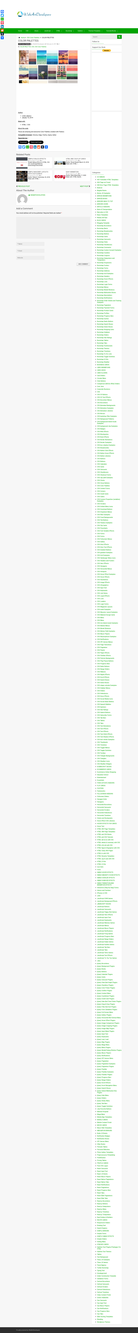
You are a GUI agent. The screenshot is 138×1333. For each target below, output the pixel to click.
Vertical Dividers (102, 1287)
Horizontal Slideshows (104, 813)
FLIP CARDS (101, 785)
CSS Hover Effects (103, 577)
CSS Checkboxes (102, 472)
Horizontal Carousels (104, 807)
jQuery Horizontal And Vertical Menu (109, 1018)
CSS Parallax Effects (104, 655)
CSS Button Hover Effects (105, 453)
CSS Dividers (101, 504)
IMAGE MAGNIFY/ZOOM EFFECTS (108, 875)
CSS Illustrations (102, 580)
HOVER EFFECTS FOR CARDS (107, 823)
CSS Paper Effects (103, 653)
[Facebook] (2, 11)
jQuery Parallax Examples (105, 1072)
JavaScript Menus (103, 925)
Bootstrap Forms (102, 268)
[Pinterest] (2, 23)
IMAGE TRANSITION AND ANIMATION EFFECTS (105, 884)
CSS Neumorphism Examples (106, 636)
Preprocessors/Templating (106, 1155)
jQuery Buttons (102, 972)
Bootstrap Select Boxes (105, 327)
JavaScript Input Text (104, 917)
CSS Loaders (101, 601)
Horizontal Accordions (104, 804)
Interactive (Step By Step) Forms (108, 888)
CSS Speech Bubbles (104, 704)
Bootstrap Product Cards (105, 310)
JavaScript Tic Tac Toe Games (107, 958)
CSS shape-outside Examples (107, 685)
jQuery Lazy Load (102, 1039)
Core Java (100, 386)
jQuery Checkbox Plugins (105, 985)
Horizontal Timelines (104, 815)
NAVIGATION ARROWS (104, 1130)
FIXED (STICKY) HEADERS (105, 783)
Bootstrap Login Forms (104, 284)
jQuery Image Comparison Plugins (108, 1023)
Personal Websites (103, 1149)
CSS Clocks (101, 480)
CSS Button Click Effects (105, 450)
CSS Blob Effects (103, 431)
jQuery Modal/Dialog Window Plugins (109, 1050)
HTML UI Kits (101, 861)
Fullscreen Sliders (103, 796)
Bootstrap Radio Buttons (105, 321)
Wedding (100, 1319)
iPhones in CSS (102, 893)
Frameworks (101, 791)
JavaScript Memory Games (106, 923)
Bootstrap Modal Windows (106, 290)
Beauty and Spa (102, 217)
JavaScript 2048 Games (105, 898)
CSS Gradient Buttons (104, 550)
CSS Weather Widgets (104, 764)
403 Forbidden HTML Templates (107, 180)
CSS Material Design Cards (106, 615)
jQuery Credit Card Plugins (105, 999)
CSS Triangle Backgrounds (105, 756)
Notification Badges (103, 1136)
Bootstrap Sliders (103, 335)
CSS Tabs (100, 723)
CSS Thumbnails (102, 742)
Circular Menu (101, 378)
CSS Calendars (102, 464)
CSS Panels (101, 650)
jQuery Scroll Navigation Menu (107, 1085)
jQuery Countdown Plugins (105, 996)
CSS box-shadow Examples (106, 445)
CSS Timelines (102, 745)
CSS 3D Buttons (102, 394)
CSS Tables (101, 720)
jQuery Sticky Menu (103, 1101)
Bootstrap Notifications (104, 298)
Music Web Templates (104, 1128)
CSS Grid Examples (103, 555)
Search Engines (102, 1228)
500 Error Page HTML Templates (108, 185)
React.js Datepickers (104, 1206)
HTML (58, 31)
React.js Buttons (102, 1204)
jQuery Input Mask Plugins (105, 1031)
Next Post (84, 186)
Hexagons (100, 802)
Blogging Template (103, 223)
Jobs (98, 961)
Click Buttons (101, 381)
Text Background (102, 1257)
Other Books (101, 1144)
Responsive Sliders (103, 1223)
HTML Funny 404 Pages (105, 851)
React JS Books (102, 1174)
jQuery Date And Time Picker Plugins (109, 1001)
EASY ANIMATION (72, 172)
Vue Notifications (102, 1308)
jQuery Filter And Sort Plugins (106, 1007)
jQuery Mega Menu (103, 1045)
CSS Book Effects (103, 437)
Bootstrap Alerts (102, 228)
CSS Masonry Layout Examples (107, 612)
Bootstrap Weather (103, 362)
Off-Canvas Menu (103, 1141)
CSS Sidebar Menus (103, 688)
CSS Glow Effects (103, 544)
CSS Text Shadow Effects (105, 737)
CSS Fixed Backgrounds (105, 517)
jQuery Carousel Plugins (105, 980)
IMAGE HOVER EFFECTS (105, 872)
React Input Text (102, 1171)
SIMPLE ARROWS (103, 1231)
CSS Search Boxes (103, 680)
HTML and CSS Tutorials (105, 837)
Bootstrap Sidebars (103, 332)
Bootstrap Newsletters (104, 295)
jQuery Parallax (102, 1069)
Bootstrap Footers (103, 265)
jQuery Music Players (104, 1053)
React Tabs (100, 1193)
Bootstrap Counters (103, 253)
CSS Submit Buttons (103, 712)
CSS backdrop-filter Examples (107, 416)
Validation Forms (102, 1279)
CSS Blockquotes (103, 434)
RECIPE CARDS (102, 1220)
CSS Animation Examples (105, 408)
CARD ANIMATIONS (103, 367)
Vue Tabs (100, 1314)
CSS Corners (101, 491)
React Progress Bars (104, 1190)
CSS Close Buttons (103, 483)
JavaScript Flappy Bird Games (107, 912)
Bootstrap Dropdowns (104, 263)
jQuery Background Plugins (106, 966)
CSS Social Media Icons (105, 699)
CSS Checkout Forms (104, 475)
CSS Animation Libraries (105, 411)
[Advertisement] (87, 14)
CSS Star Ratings (102, 710)
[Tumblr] (2, 34)
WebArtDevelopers (38, 44)
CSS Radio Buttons (103, 666)
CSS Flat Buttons (102, 520)
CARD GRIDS (101, 370)
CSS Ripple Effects (103, 674)
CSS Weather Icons (103, 761)
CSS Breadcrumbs (103, 448)
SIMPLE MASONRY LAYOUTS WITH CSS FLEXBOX (38, 173)
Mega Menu (101, 1114)
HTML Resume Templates (105, 856)
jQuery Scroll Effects (104, 1083)
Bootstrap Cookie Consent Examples (109, 250)
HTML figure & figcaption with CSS (108, 848)
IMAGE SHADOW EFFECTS (106, 880)
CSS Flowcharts (102, 528)
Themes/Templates (94, 31)
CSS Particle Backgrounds (105, 658)
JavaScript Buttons (103, 906)
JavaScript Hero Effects (105, 915)
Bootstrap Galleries (103, 271)
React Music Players (104, 1177)
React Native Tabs (103, 1182)
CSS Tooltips (101, 753)
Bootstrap (69, 31)
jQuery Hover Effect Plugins (106, 1020)
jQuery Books (101, 969)
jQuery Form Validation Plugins (107, 1009)
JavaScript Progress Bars (105, 936)
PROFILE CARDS (102, 1163)
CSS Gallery (101, 542)
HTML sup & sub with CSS (105, 859)
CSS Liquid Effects (103, 596)
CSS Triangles (101, 758)
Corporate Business (103, 389)
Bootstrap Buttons (103, 234)
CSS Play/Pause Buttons (105, 661)
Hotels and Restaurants (104, 818)
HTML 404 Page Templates (106, 829)
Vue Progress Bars (103, 1311)
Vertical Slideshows (103, 1289)
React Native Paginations (105, 1179)
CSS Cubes (100, 496)
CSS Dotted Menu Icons (105, 506)
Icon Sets (100, 867)
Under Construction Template (106, 1276)
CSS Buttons (101, 459)
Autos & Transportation (104, 209)
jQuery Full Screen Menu (105, 1012)
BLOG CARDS (101, 220)
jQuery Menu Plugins (104, 1047)
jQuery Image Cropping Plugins (107, 1026)
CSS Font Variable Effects (105, 531)
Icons (99, 869)
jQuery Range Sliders (104, 1080)
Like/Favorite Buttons (104, 1109)
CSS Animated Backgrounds (106, 405)
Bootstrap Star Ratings (104, 338)
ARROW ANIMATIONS (104, 196)
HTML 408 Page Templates (106, 832)
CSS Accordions (102, 403)
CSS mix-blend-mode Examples (107, 623)
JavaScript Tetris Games (105, 953)
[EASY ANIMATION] (60, 181)
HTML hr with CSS (103, 853)
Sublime (80, 31)
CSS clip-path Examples (105, 478)
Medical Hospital (102, 1111)
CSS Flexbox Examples (104, 523)
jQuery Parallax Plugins (104, 1074)
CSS (27, 31)
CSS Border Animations (104, 440)
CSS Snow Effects (103, 696)
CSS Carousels (102, 469)
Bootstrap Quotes (103, 319)
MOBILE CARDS (102, 1120)
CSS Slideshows (102, 693)
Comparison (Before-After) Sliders (108, 384)
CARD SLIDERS (102, 373)
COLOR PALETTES (25, 47)
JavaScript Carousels (104, 909)
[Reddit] (2, 30)
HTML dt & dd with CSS (104, 845)
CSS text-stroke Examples (105, 739)
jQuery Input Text (102, 1034)
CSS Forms (100, 533)
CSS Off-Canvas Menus (105, 642)
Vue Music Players (103, 1306)
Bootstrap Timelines (103, 351)
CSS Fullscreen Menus (104, 539)
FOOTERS (100, 788)
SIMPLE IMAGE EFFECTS (105, 1236)
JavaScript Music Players (105, 928)
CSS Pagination (102, 647)
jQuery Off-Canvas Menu (105, 1058)
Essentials (100, 780)
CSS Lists (100, 599)
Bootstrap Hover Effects (105, 279)
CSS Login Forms (103, 604)
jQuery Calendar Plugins (105, 974)
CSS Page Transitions (104, 645)
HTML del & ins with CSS (105, 840)
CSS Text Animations (104, 726)
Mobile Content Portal (104, 1122)
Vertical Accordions (103, 1281)
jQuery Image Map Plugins (105, 1028)
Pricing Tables (101, 1160)
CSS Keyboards (102, 590)
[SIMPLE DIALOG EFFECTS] (22, 168)
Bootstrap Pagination (104, 305)
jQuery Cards (101, 977)
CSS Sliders (101, 691)
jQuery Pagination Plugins (105, 1066)
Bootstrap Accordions (104, 226)
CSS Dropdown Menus (104, 512)
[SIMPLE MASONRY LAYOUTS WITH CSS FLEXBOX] (22, 181)
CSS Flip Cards (102, 525)
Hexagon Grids (102, 799)
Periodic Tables (102, 1147)
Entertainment (101, 777)
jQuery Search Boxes (104, 1088)
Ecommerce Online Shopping (106, 772)
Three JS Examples (103, 1260)
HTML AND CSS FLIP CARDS (76, 159)
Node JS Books (102, 1133)
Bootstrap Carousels (104, 239)
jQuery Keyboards (103, 1037)
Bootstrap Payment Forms (105, 308)
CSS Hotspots (101, 571)
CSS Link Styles (102, 593)
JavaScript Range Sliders (105, 939)
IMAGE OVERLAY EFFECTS (106, 878)
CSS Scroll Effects (103, 677)
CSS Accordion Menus (104, 400)
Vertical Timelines (103, 1292)
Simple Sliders (102, 1239)
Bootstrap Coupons (103, 255)
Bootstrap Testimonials (104, 346)
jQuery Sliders (101, 1098)
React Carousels (102, 1168)
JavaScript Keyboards (104, 920)
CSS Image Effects (103, 582)
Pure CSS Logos (102, 1166)
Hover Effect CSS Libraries (106, 821)
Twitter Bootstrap (103, 1268)
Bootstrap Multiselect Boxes (106, 292)
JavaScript (47, 31)
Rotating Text (101, 1225)
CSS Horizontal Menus (104, 569)
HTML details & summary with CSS (108, 842)
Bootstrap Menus (102, 287)
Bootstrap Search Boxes (105, 324)
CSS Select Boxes (103, 683)
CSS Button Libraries (104, 456)
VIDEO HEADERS (102, 1298)
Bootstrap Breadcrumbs (105, 231)
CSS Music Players (103, 634)
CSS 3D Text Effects (104, 397)
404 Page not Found (103, 182)
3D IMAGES (101, 177)
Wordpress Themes (103, 1322)
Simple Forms (101, 1233)
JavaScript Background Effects (107, 901)
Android (99, 188)
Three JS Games (102, 1262)
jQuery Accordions (103, 963)
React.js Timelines (103, 1212)
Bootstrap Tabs (102, 343)
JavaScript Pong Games (105, 934)
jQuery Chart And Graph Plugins (107, 982)
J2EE (98, 896)
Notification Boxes (103, 1139)
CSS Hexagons (102, 566)
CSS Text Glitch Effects (104, 734)
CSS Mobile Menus (103, 626)
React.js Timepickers (104, 1214)
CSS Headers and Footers (105, 561)
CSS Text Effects (102, 729)
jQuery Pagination (103, 1061)
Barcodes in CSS (102, 212)
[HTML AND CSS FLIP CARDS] (60, 168)
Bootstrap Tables (102, 340)
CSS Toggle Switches (104, 750)
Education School (102, 775)
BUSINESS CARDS (103, 365)
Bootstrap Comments (104, 247)
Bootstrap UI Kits (102, 359)
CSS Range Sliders (103, 669)
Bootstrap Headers (103, 276)
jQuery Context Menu (104, 993)
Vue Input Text (101, 1303)
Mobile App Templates (104, 1117)
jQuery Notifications (103, 1056)
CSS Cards (100, 467)
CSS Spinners (101, 707)
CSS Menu (100, 617)
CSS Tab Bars (101, 718)
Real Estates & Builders (105, 1217)
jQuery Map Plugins (103, 1042)
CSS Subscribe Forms (104, 715)
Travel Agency (101, 1265)
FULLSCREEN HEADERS (105, 794)
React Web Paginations (104, 1195)
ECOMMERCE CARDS (104, 769)
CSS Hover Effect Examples (106, 574)
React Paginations (103, 1187)
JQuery (36, 31)
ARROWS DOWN (102, 204)
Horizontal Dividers (103, 810)
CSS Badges (101, 429)
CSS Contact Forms (103, 488)
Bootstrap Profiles (103, 313)
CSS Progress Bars (103, 664)
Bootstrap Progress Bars (105, 316)
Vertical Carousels (103, 1284)
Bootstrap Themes (103, 348)
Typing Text (101, 1270)
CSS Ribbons (101, 672)
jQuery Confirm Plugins (104, 990)
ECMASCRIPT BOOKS (104, 767)
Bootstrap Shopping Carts (105, 329)
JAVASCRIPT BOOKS (104, 904)
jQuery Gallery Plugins (104, 1015)
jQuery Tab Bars (102, 1103)
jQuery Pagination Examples (106, 1064)
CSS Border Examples (104, 442)
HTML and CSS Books (104, 834)
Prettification (101, 1158)
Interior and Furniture (104, 890)
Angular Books (102, 190)
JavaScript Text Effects (104, 955)
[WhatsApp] (2, 19)
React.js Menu (101, 1209)
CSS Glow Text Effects (104, 547)
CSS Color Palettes (33, 37)
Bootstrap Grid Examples (105, 273)
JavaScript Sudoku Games (105, 944)
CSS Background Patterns (105, 419)
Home (20, 31)
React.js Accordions (103, 1201)
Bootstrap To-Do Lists (104, 354)
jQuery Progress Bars (104, 1077)
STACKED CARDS (103, 1244)
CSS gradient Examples (104, 552)
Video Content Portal (104, 1295)
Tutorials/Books (111, 31)
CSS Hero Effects (103, 563)
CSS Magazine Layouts (104, 607)
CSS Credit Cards (102, 494)
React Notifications (103, 1185)
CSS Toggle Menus (103, 748)
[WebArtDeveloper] (34, 17)
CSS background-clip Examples (107, 426)
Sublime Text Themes (104, 1251)
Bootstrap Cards (102, 236)
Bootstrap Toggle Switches (106, 356)
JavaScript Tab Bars (103, 947)
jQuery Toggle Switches (105, 1106)
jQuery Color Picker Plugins (106, 988)
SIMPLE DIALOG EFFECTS (37, 159)
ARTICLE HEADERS (103, 207)
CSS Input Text (102, 588)
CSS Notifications (103, 639)
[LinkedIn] (2, 26)
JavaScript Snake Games (105, 942)
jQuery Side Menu (103, 1095)
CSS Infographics (103, 585)
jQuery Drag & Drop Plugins (106, 1004)
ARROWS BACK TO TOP (105, 201)
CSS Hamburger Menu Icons (106, 558)
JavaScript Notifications (105, 931)
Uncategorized (102, 1273)
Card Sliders (101, 375)
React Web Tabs (102, 1198)
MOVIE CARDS (102, 1125)
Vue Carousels (102, 1300)
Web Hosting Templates (105, 1316)
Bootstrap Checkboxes (104, 245)
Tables (99, 1254)
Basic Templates (102, 215)
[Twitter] (2, 15)
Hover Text (100, 826)
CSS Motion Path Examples (106, 631)
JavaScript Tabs (102, 950)
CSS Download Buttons (104, 509)
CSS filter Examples (103, 515)
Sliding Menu (101, 1242)
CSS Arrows (101, 413)
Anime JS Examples (103, 193)
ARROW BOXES (102, 198)
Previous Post (24, 186)
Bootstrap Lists (102, 282)
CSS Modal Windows (104, 628)
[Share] (2, 38)
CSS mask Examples (104, 609)
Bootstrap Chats (102, 242)
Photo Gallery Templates (105, 1152)
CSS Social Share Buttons (105, 701)
